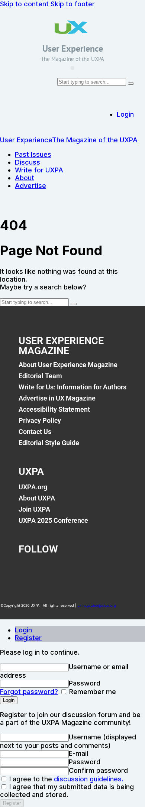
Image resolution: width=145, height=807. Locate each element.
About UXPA (37, 498)
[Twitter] (55, 569)
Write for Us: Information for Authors (72, 387)
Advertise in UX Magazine (57, 398)
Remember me (91, 692)
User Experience (72, 48)
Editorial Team (40, 376)
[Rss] (110, 569)
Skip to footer (73, 4)
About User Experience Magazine (68, 365)
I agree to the (65, 779)
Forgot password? (29, 692)
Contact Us (35, 431)
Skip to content (24, 4)
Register (28, 638)
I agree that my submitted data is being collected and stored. (67, 790)
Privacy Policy (40, 420)
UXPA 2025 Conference (53, 520)
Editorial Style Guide (49, 443)
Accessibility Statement (54, 409)
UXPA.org (33, 487)
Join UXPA (34, 509)
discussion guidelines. (88, 779)
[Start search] (131, 83)
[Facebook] (28, 569)
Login (23, 630)
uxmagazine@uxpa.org (96, 605)
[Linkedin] (83, 569)
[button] (72, 68)
